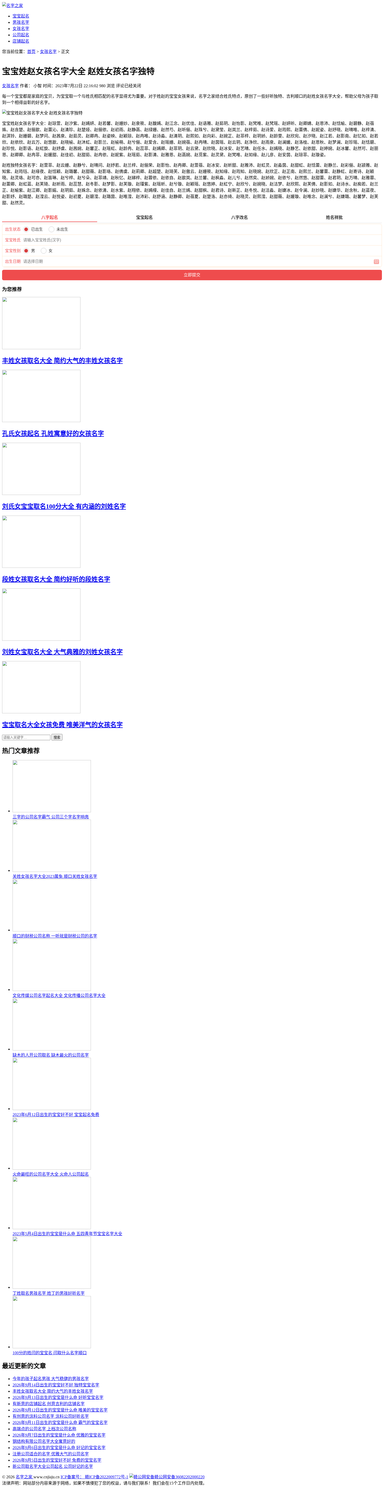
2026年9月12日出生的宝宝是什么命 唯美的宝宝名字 (60, 1410)
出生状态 (13, 229)
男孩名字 (21, 22)
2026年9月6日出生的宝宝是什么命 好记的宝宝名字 (59, 1447)
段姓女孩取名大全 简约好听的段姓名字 (56, 579)
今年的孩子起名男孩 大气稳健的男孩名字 (51, 1378)
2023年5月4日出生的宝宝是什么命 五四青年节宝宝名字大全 (67, 1234)
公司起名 (21, 35)
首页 (31, 51)
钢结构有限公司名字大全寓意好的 (44, 1441)
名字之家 (24, 1477)
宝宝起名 (21, 16)
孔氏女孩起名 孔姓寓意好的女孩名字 (53, 433)
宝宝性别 (13, 251)
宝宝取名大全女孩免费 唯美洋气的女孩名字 (62, 724)
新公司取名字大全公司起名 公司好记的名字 (53, 1466)
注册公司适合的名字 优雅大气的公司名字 (51, 1454)
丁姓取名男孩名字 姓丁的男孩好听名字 (49, 1293)
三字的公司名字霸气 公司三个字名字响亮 (51, 817)
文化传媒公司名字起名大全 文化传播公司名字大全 (59, 995)
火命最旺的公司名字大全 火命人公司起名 (51, 1174)
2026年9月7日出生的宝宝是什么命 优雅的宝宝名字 (59, 1435)
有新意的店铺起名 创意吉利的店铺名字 (49, 1404)
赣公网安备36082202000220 (179, 1477)
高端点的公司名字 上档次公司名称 (44, 1429)
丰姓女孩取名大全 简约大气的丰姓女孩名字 (62, 360)
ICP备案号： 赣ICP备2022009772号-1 (94, 1477)
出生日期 (13, 261)
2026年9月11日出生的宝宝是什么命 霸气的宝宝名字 (60, 1422)
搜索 (57, 737)
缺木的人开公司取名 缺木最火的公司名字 (51, 1055)
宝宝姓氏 (13, 240)
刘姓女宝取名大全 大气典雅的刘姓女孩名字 (62, 652)
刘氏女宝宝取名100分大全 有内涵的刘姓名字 (64, 506)
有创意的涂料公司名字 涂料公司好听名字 (51, 1416)
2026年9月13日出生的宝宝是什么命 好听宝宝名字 (58, 1397)
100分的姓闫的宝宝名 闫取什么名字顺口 (50, 1353)
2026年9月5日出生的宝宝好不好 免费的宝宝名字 (57, 1460)
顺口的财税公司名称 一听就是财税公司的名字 (55, 936)
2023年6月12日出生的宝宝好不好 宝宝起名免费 (56, 1114)
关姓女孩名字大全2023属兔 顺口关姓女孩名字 (55, 876)
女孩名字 (21, 28)
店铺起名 (21, 41)
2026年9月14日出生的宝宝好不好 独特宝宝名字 (56, 1385)
